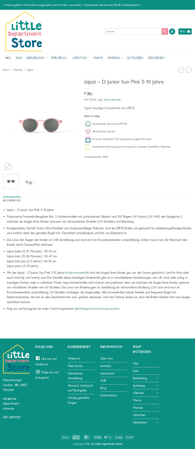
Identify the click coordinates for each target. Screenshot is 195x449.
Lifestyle (79, 58)
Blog (103, 388)
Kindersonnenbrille (77, 272)
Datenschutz (108, 395)
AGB (103, 380)
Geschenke (156, 58)
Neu (8, 58)
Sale (19, 58)
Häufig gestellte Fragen (78, 400)
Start (6, 69)
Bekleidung (35, 58)
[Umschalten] (157, 378)
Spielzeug (58, 58)
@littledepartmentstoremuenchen (97, 308)
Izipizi (30, 69)
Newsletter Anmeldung (75, 376)
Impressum (107, 373)
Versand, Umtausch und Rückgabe (80, 388)
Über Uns (106, 358)
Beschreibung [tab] (12, 200)
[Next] (72, 123)
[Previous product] (189, 70)
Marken (113, 58)
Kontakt (105, 366)
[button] (172, 31)
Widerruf (74, 358)
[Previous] (9, 123)
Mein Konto (75, 366)
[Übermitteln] (165, 31)
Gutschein (135, 58)
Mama (98, 58)
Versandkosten (112, 99)
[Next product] (181, 70)
